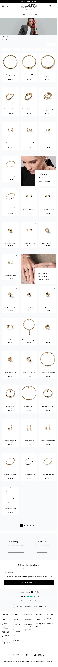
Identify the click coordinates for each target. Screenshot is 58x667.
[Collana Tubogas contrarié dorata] (47, 61)
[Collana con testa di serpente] (29, 326)
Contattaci (42, 551)
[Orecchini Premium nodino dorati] (47, 196)
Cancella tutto (5, 40)
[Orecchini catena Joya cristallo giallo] (10, 427)
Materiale (38, 49)
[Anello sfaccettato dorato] (10, 230)
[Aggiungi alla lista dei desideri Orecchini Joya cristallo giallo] (54, 420)
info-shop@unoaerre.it (7, 620)
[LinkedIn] (38, 592)
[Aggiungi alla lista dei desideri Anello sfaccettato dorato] (16, 223)
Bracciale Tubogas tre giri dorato (48, 110)
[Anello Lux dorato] (47, 294)
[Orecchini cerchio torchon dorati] (29, 130)
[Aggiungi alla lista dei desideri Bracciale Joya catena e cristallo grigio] (16, 386)
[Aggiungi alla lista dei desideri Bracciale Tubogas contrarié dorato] (35, 89)
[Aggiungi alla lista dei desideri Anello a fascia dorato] (54, 223)
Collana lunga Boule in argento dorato (10, 509)
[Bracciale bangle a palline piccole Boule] (10, 461)
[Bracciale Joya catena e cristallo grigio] (10, 393)
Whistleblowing (16, 624)
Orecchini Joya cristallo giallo (48, 440)
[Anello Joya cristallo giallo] (10, 359)
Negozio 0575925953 (6, 628)
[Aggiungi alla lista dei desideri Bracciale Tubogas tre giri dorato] (54, 89)
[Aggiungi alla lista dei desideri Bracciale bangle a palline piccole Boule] (16, 454)
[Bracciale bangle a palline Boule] (47, 461)
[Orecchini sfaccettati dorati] (29, 230)
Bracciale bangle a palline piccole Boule (10, 475)
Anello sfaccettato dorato (10, 243)
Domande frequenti (28, 619)
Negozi (14, 638)
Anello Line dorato (29, 307)
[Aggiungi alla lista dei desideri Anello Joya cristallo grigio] (35, 352)
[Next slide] (55, 1)
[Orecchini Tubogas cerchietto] (10, 130)
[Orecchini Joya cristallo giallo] (47, 427)
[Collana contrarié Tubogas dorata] (29, 61)
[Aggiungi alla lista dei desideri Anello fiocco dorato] (16, 288)
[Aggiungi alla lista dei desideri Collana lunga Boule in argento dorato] (16, 488)
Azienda (15, 617)
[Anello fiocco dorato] (10, 294)
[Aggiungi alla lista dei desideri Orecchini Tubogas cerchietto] (16, 123)
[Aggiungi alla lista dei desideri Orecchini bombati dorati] (16, 256)
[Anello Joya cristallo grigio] (29, 359)
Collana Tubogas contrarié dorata (47, 76)
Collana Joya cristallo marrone (29, 407)
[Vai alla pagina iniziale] (29, 6)
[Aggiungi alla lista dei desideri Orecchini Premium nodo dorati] (35, 189)
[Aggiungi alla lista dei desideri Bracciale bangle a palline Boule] (54, 454)
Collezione (5, 49)
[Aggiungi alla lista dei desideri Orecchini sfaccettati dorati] (35, 223)
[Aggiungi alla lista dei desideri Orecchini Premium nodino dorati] (54, 189)
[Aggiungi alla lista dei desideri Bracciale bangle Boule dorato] (35, 454)
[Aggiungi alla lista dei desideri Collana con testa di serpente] (35, 320)
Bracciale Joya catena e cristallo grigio (10, 407)
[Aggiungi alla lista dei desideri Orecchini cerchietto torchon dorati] (54, 123)
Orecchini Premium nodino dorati (48, 210)
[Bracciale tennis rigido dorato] (10, 164)
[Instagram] (35, 592)
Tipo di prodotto (27, 49)
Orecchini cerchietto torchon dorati (47, 144)
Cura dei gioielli (38, 628)
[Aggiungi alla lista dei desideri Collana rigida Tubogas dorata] (16, 55)
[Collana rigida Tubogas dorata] (10, 61)
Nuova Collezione (39, 617)
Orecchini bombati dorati (10, 275)
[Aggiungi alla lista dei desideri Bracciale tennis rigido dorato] (16, 157)
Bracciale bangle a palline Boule (48, 475)
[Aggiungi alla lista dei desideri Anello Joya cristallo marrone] (54, 320)
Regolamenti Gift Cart (28, 626)
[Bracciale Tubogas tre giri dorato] (47, 95)
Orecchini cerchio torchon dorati (29, 144)
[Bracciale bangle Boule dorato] (29, 461)
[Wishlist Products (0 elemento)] (50, 6)
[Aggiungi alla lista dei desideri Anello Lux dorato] (54, 288)
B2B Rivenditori (5, 639)
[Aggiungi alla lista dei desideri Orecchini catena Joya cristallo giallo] (16, 420)
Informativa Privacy (51, 621)
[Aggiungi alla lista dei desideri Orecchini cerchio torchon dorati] (35, 123)
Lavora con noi (16, 640)
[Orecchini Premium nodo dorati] (29, 196)
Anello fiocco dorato (10, 307)
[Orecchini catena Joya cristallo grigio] (29, 427)
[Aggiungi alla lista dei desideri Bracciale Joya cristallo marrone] (54, 386)
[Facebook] (32, 592)
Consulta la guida (16, 551)
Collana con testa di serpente (29, 340)
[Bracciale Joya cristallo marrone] (47, 393)
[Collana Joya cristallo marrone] (29, 393)
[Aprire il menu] (3, 6)
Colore (48, 49)
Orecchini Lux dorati (10, 340)
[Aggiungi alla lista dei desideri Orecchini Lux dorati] (16, 320)
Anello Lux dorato (48, 307)
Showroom (15, 626)
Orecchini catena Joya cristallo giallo (10, 441)
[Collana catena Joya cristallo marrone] (47, 359)
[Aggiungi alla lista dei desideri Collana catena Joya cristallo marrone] (54, 352)
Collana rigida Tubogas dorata (10, 76)
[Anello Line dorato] (29, 294)
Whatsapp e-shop (6, 635)
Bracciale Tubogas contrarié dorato (29, 110)
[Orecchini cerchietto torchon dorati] (47, 130)
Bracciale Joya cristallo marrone (47, 407)
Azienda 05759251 (6, 624)
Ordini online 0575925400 (6, 632)
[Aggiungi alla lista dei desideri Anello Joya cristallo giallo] (16, 352)
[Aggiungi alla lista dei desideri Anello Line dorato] (35, 288)
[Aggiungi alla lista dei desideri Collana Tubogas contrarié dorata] (54, 55)
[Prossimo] (36, 525)
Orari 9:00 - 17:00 (28, 617)
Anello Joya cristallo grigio (29, 372)
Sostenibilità (15, 622)
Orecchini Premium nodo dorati (29, 210)
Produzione (15, 619)
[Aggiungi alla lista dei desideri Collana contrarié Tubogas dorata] (35, 55)
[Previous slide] (2, 1)
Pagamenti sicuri (27, 622)
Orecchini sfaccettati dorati (29, 243)
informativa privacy (18, 576)
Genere (15, 49)
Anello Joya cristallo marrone (48, 340)
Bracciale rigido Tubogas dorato (10, 110)
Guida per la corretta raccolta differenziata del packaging (40, 625)
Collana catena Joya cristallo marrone (48, 373)
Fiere (14, 635)
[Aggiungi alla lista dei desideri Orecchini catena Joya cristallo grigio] (35, 420)
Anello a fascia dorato (47, 243)
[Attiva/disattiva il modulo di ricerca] (8, 6)
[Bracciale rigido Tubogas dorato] (10, 95)
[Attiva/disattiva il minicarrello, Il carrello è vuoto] (55, 6)
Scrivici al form (5, 617)
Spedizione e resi (28, 624)
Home (27, 9)
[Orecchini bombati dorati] (10, 262)
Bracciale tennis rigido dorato (10, 177)
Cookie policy (50, 623)
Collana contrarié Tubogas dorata (29, 76)
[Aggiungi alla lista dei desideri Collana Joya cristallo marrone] (35, 386)
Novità (31, 9)
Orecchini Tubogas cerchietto (10, 143)
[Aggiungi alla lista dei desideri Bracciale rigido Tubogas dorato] (16, 89)
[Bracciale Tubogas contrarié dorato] (29, 95)
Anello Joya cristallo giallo (10, 372)
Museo (14, 629)
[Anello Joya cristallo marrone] (47, 326)
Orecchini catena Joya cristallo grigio (29, 441)
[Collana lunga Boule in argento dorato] (10, 495)
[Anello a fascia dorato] (47, 230)
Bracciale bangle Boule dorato (29, 475)
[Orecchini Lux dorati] (10, 326)
